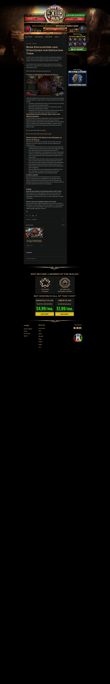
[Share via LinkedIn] (33, 215)
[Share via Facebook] (26, 215)
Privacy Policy (27, 333)
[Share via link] (36, 215)
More (56, 36)
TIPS (27, 211)
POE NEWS (48, 36)
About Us (26, 336)
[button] (64, 36)
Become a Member (28, 329)
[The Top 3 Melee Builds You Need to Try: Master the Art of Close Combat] (34, 232)
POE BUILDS (39, 36)
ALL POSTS (28, 36)
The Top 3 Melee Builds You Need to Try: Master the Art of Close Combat (34, 241)
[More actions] (63, 43)
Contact (25, 331)
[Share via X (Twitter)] (30, 215)
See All (63, 224)
